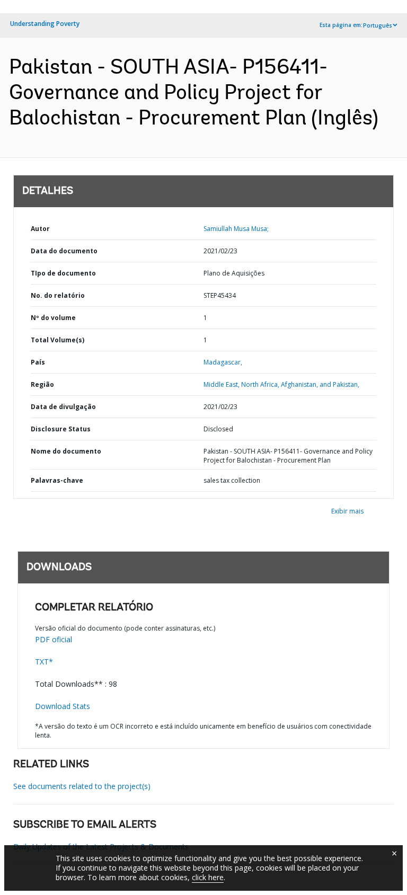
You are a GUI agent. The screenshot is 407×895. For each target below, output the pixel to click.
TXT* (44, 662)
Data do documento (64, 250)
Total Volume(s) (57, 339)
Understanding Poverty (44, 23)
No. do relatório (58, 295)
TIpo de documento (63, 273)
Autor (40, 228)
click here (208, 877)
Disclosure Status (61, 428)
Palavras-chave (57, 480)
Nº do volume (53, 317)
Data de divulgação (63, 406)
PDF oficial (53, 639)
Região (42, 384)
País (38, 362)
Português (377, 25)
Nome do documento (66, 451)
